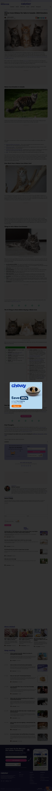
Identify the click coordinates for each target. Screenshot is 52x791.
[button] (40, 383)
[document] (26, 395)
